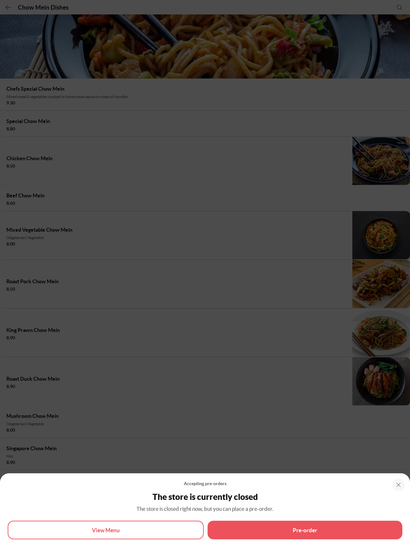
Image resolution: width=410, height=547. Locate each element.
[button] (398, 484)
